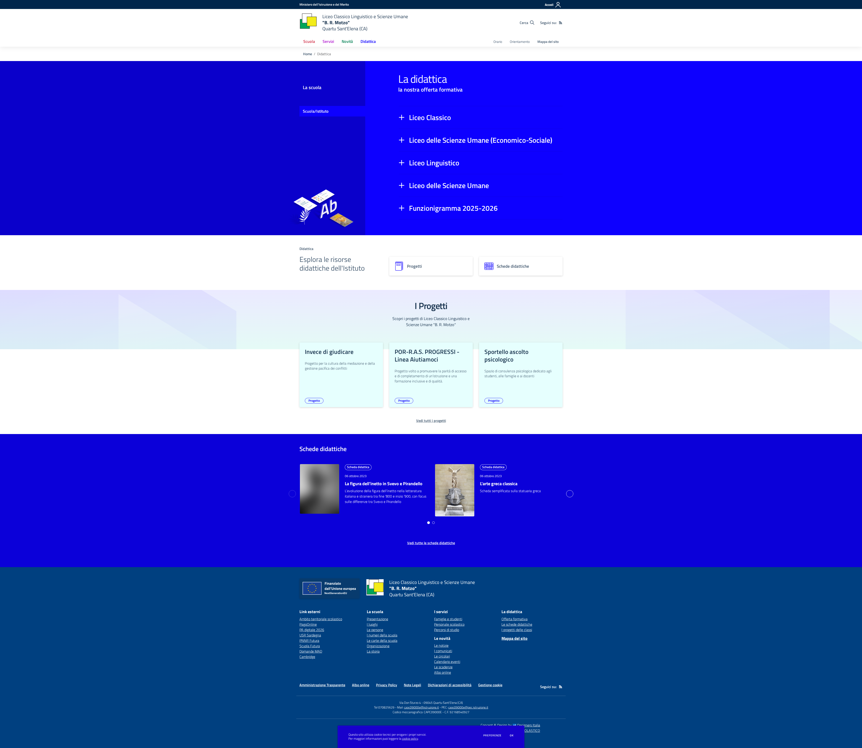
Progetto (314, 400)
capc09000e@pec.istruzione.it (468, 707)
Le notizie (441, 645)
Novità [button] (347, 41)
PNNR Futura (309, 640)
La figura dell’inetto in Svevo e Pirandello (383, 483)
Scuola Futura (309, 646)
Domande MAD (310, 651)
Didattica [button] (368, 41)
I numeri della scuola (382, 635)
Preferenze (492, 735)
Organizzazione (378, 646)
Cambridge (307, 656)
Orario (497, 41)
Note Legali (412, 685)
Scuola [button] (309, 41)
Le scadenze (443, 667)
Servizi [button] (328, 41)
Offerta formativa (514, 619)
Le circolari (442, 656)
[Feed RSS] (561, 23)
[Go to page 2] (433, 522)
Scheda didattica (358, 467)
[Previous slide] (292, 493)
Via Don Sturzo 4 (410, 702)
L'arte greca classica (498, 483)
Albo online (442, 672)
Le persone (375, 629)
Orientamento (520, 41)
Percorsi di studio (446, 629)
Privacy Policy (386, 685)
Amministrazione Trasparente (322, 685)
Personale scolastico (449, 624)
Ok (512, 735)
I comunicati (443, 651)
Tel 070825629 (384, 707)
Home (307, 54)
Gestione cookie (490, 685)
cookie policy (410, 738)
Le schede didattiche (516, 624)
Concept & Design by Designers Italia (510, 725)
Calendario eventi (447, 661)
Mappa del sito (548, 41)
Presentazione (377, 619)
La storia (373, 651)
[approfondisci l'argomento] (319, 489)
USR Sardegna (310, 635)
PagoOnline (308, 624)
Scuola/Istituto (316, 111)
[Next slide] (569, 493)
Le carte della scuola (382, 640)
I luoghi (372, 624)
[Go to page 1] (428, 522)
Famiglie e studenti (448, 619)
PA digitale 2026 (311, 629)
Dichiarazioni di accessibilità (449, 685)
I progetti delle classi (516, 629)
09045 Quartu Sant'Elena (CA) (443, 702)
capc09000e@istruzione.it (421, 707)
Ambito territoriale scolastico (320, 619)
